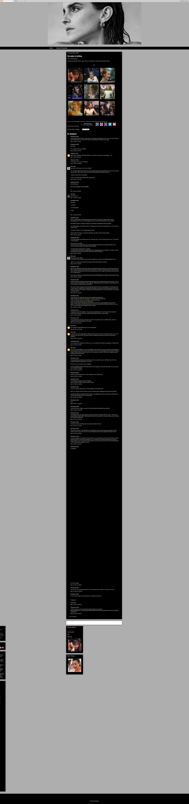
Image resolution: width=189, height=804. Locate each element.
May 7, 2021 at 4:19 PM (76, 214)
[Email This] (83, 129)
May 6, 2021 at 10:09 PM (76, 163)
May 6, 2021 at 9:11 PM (76, 141)
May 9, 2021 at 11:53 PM (76, 322)
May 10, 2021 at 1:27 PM (76, 425)
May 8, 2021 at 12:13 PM (76, 292)
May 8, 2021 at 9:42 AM (76, 263)
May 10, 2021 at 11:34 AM (76, 410)
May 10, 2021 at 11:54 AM (76, 419)
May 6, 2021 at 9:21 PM (76, 150)
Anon (72, 325)
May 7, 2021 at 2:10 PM (76, 197)
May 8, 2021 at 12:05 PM (76, 276)
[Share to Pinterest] (88, 129)
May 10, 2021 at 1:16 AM (76, 344)
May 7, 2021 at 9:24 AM (76, 191)
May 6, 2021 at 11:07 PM (76, 179)
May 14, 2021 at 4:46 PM (76, 613)
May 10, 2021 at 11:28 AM (76, 403)
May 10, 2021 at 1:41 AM (76, 355)
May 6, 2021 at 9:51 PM (76, 157)
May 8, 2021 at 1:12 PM (76, 307)
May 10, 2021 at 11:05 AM (76, 384)
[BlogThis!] (84, 129)
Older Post (118, 622)
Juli (71, 194)
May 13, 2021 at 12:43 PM (76, 591)
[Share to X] (86, 129)
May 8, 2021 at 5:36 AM (76, 253)
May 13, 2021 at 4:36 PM (76, 604)
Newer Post (70, 622)
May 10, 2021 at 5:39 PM (76, 433)
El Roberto (73, 153)
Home (51, 48)
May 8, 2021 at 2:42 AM (76, 234)
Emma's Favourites (61, 48)
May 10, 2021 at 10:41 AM (76, 369)
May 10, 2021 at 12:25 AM (76, 338)
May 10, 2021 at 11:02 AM (76, 376)
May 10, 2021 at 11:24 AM (76, 397)
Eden (72, 166)
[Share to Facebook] (87, 129)
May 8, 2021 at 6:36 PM (76, 315)
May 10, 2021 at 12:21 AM (76, 329)
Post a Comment (72, 616)
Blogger (97, 801)
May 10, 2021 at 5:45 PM (76, 444)
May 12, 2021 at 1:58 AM (76, 584)
